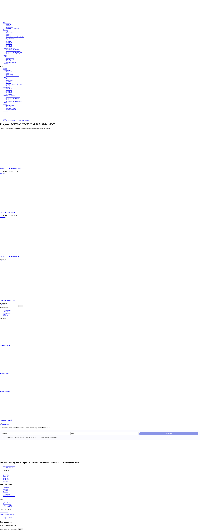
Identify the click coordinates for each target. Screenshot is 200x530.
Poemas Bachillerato (11, 62)
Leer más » (2, 173)
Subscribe (169, 433)
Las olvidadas (6, 39)
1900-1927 (9, 41)
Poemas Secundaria (11, 60)
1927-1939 (9, 42)
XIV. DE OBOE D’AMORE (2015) (11, 169)
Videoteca (8, 31)
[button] (100, 66)
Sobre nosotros (6, 23)
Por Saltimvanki (4, 512)
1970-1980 (9, 46)
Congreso (5, 30)
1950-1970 (9, 45)
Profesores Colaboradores (12, 28)
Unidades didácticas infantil (13, 49)
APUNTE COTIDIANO (7, 212)
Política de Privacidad (53, 437)
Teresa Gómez (4, 373)
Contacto (5, 63)
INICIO (5, 21)
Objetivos (8, 25)
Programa (8, 35)
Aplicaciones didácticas (9, 48)
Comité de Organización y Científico (15, 37)
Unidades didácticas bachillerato (14, 53)
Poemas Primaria (10, 59)
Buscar (1, 306)
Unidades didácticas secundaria (14, 52)
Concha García (5, 345)
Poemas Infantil (10, 58)
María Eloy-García (6, 420)
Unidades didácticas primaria (13, 51)
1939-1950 (9, 44)
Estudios (5, 55)
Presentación (9, 24)
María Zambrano (5, 391)
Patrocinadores (10, 38)
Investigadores (9, 27)
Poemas (5, 56)
